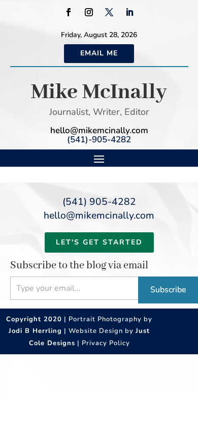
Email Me (99, 53)
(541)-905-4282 (99, 139)
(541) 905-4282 (99, 201)
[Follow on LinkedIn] (129, 12)
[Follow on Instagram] (89, 12)
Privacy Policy (106, 343)
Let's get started (99, 242)
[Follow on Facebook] (68, 12)
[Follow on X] (109, 12)
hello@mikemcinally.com (99, 130)
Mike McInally (99, 92)
